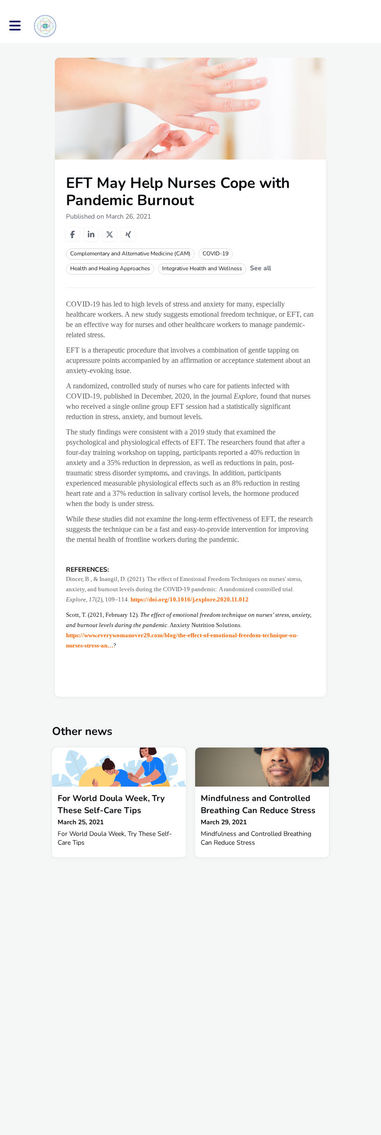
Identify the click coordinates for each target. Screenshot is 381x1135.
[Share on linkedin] (91, 234)
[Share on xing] (128, 234)
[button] (15, 26)
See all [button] (260, 268)
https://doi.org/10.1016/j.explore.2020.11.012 (190, 599)
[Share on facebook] (72, 234)
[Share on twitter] (109, 234)
